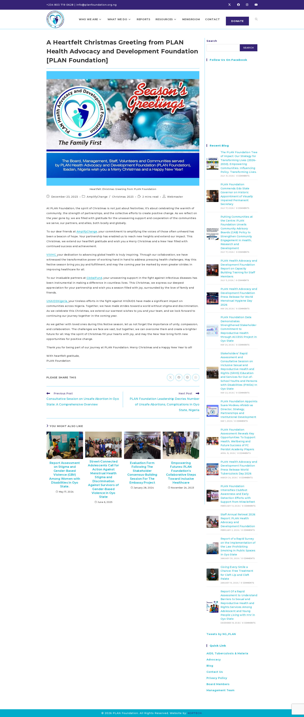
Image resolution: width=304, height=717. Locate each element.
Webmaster (175, 196)
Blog (210, 665)
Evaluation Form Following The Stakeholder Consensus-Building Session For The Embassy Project (142, 472)
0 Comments (243, 176)
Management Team (221, 690)
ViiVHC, (51, 254)
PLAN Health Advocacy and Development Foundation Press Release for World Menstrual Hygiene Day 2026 (239, 296)
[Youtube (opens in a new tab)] (256, 4)
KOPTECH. (195, 713)
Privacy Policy (217, 678)
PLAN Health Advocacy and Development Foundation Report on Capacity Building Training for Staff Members (239, 268)
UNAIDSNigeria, (57, 301)
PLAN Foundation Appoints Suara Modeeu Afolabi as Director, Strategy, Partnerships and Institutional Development (239, 409)
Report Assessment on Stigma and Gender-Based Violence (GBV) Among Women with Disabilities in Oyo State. (64, 474)
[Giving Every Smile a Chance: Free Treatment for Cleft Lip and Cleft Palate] (212, 575)
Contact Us (215, 671)
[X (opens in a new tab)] (232, 4)
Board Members (218, 684)
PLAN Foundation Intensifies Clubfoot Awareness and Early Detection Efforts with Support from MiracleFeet (238, 494)
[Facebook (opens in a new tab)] (241, 4)
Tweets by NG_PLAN (221, 634)
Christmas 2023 (123, 196)
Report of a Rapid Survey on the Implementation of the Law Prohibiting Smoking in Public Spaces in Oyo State (238, 546)
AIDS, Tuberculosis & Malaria (227, 653)
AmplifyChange (97, 196)
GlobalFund (94, 277)
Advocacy (214, 659)
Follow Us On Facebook (228, 59)
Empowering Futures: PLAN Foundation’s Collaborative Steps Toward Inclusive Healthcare (181, 472)
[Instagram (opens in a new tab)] (250, 4)
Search (212, 41)
